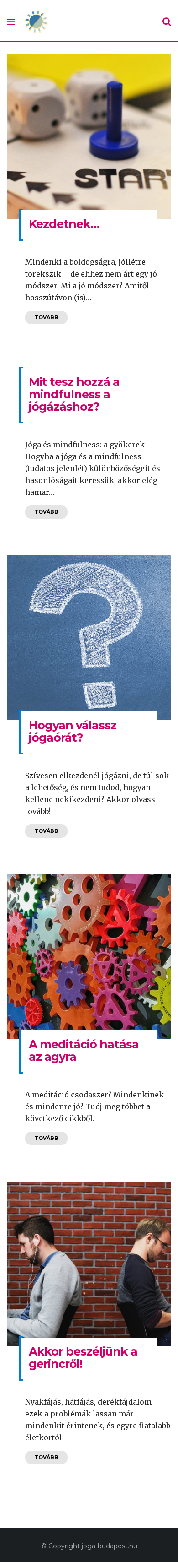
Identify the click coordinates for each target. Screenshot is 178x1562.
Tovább (46, 317)
